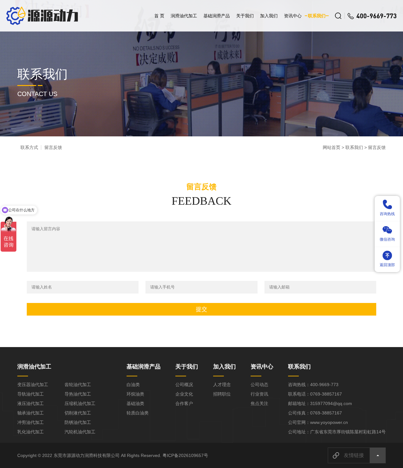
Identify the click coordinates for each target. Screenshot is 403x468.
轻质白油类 (138, 412)
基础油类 (135, 403)
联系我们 (317, 15)
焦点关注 (259, 403)
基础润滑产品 (216, 15)
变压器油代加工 (32, 384)
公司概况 (184, 384)
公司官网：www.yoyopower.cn (318, 422)
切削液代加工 (78, 412)
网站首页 (331, 147)
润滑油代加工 (184, 15)
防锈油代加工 (78, 422)
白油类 (133, 384)
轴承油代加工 (30, 412)
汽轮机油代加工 (80, 431)
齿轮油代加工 (78, 384)
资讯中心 (293, 15)
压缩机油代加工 (80, 403)
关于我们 (245, 15)
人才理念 (222, 384)
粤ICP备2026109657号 (185, 455)
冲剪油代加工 (30, 422)
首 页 (159, 15)
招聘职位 (222, 394)
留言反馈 (53, 147)
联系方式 (29, 147)
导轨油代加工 (30, 394)
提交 (201, 309)
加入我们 (269, 15)
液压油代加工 (30, 403)
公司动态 (259, 384)
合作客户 (184, 403)
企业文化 (184, 394)
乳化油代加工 (30, 431)
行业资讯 (259, 394)
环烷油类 (135, 394)
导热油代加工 (78, 394)
